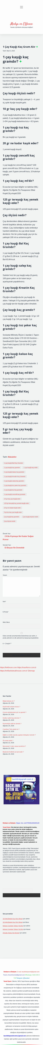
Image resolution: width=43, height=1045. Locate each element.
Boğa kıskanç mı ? (9, 701)
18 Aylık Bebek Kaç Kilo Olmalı (13, 919)
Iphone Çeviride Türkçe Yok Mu (13, 926)
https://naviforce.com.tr (26, 667)
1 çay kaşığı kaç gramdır (12, 467)
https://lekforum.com (8, 667)
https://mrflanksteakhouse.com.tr (13, 671)
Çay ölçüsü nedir (9, 521)
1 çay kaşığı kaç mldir (31, 467)
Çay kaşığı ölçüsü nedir (30, 517)
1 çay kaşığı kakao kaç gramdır (14, 472)
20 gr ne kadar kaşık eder (12, 508)
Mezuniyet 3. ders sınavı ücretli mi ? (14, 746)
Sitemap (31, 671)
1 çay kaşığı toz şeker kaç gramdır (15, 485)
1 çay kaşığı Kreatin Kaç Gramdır (14, 476)
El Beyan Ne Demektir (14, 548)
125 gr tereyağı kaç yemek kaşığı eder (16, 503)
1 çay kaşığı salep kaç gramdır (14, 481)
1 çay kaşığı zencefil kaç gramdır (14, 494)
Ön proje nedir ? (8, 740)
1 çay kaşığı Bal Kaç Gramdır (13, 463)
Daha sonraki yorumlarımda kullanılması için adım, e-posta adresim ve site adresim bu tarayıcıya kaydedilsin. (21, 637)
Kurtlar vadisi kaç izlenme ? (12, 718)
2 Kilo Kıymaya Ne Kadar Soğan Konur (18, 537)
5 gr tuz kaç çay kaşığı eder (13, 512)
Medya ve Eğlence (21, 24)
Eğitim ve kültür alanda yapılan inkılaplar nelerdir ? (19, 735)
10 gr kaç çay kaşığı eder (12, 499)
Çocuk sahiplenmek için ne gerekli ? (14, 712)
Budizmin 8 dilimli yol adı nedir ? (13, 752)
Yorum (5, 575)
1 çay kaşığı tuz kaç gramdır (13, 490)
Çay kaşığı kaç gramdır (11, 517)
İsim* (4, 601)
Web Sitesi (6, 622)
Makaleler (12, 457)
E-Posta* (5, 612)
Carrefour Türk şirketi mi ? (11, 729)
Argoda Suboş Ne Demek (11, 933)
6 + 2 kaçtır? (7, 643)
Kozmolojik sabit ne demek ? (12, 723)
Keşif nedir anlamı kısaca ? (11, 707)
